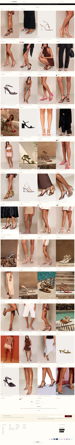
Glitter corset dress (55, 408)
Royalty (3, 430)
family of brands (61, 418)
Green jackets (39, 408)
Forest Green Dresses (44, 408)
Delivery (3, 429)
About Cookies (17, 428)
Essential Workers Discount (12, 428)
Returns (3, 427)
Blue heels (33, 408)
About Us (10, 426)
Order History (24, 426)
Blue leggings (38, 410)
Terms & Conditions (18, 426)
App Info (17, 429)
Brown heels (22, 408)
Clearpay (3, 432)
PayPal (3, 434)
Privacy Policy (17, 427)
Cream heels (36, 408)
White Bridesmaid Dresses (49, 408)
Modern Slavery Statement (12, 429)
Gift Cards (3, 431)
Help (2, 426)
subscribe (68, 416)
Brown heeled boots (30, 408)
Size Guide (3, 428)
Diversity (10, 427)
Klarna (3, 433)
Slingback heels (25, 408)
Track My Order (24, 427)
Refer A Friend (24, 428)
